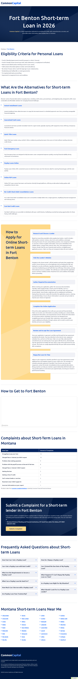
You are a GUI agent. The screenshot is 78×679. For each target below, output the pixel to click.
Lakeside (43, 624)
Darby (23, 615)
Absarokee (5, 615)
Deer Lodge (25, 618)
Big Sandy (5, 637)
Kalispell (43, 621)
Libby (42, 637)
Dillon (23, 621)
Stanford (63, 640)
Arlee (4, 621)
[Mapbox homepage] (4, 425)
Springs (62, 630)
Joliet (42, 615)
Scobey (62, 615)
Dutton (24, 624)
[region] (39, 412)
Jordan (43, 618)
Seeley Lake (63, 618)
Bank (3, 627)
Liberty (43, 640)
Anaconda (5, 618)
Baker (4, 624)
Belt (3, 634)
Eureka (24, 640)
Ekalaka (24, 630)
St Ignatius (63, 634)
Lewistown (44, 634)
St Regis (62, 637)
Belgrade (5, 630)
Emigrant (24, 634)
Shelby (62, 621)
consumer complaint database (19, 488)
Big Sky (4, 640)
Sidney (62, 627)
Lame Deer (44, 627)
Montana (3, 49)
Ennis (23, 637)
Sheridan (63, 624)
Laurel (43, 630)
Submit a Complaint (15, 529)
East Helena (25, 627)
